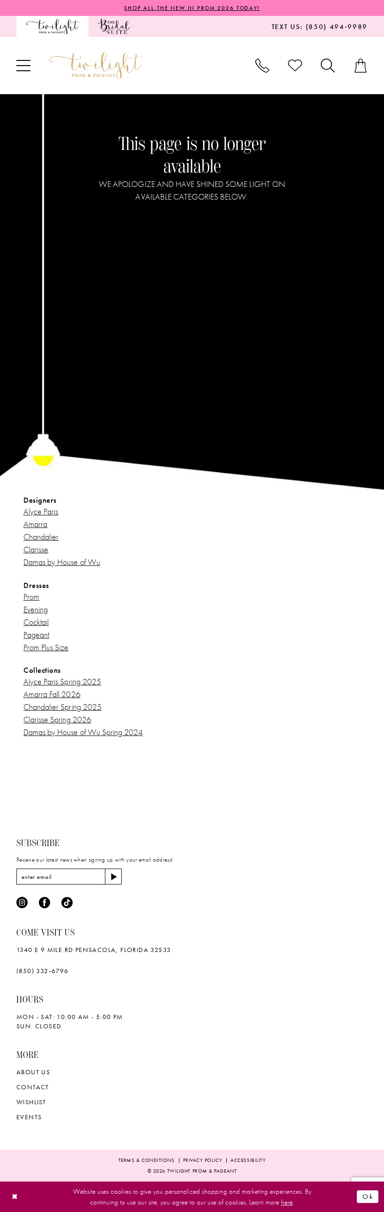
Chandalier (41, 536)
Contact (32, 1087)
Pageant (36, 634)
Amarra (35, 524)
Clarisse (35, 549)
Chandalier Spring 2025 (62, 706)
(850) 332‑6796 (42, 971)
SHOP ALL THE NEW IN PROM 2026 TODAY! (192, 8)
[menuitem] (52, 26)
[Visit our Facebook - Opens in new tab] (44, 902)
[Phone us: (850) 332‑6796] (262, 65)
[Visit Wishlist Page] (295, 65)
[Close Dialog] (15, 1197)
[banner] (96, 65)
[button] (23, 65)
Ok (368, 1196)
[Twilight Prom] (52, 26)
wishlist (31, 1102)
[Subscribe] (113, 877)
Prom (31, 596)
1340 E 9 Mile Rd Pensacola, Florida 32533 (93, 949)
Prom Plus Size (46, 647)
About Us (33, 1072)
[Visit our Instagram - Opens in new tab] (22, 902)
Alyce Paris (40, 511)
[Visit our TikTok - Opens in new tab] (67, 902)
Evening (35, 609)
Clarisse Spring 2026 (57, 719)
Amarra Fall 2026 (52, 694)
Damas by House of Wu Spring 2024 (83, 732)
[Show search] (327, 65)
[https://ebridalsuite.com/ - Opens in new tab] (114, 26)
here (287, 1202)
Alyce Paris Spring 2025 (62, 681)
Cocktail (36, 622)
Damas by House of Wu (61, 562)
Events (29, 1117)
